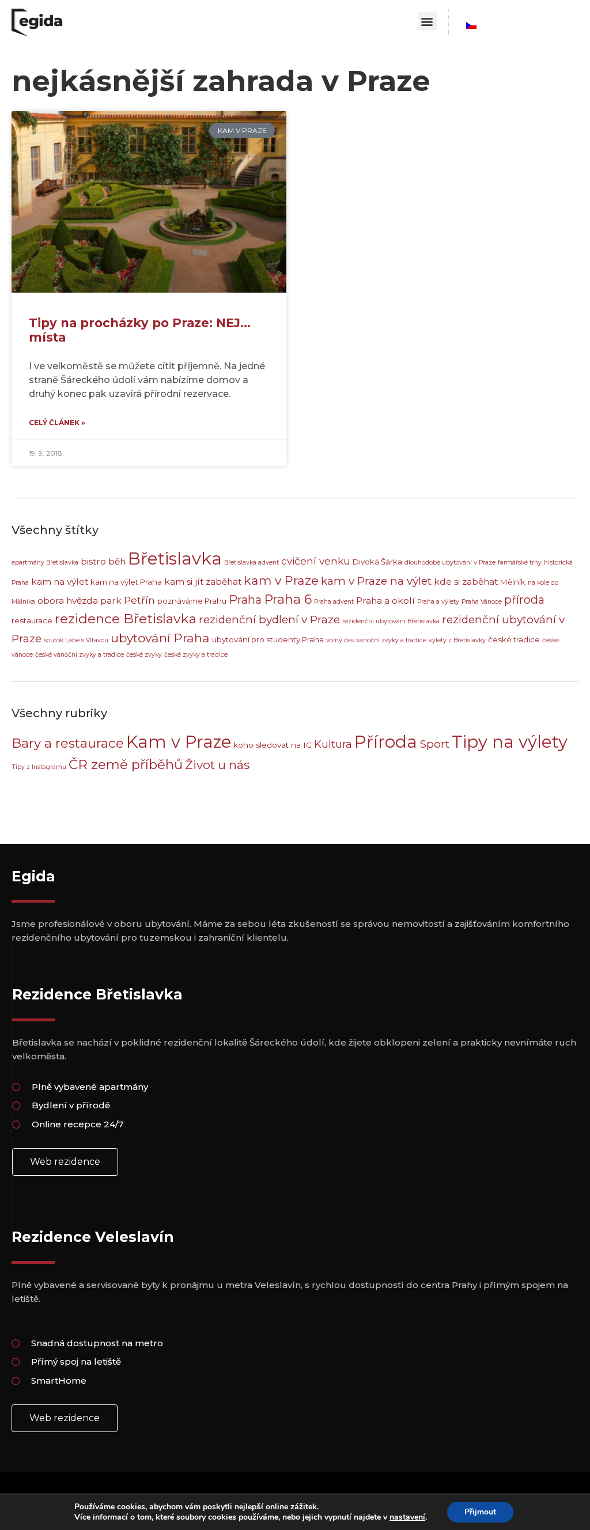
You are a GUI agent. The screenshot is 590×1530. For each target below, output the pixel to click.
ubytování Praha (160, 638)
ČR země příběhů (126, 764)
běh (117, 561)
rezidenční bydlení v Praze (269, 619)
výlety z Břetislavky (457, 640)
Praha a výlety (438, 601)
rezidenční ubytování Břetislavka (391, 621)
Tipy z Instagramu (39, 767)
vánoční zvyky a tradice (391, 640)
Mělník (512, 581)
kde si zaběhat (466, 581)
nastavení (407, 1517)
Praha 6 (288, 599)
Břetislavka (175, 558)
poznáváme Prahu (191, 600)
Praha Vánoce (482, 601)
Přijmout (480, 1511)
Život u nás (217, 765)
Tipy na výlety (510, 742)
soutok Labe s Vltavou (76, 640)
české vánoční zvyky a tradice (79, 654)
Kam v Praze (178, 742)
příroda (524, 600)
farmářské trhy (520, 562)
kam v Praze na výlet (376, 581)
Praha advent (334, 601)
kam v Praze (281, 580)
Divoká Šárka (377, 561)
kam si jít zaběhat (202, 581)
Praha (245, 600)
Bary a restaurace (68, 743)
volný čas (340, 640)
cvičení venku (315, 561)
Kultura (333, 744)
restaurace (32, 620)
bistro (93, 561)
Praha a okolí (385, 600)
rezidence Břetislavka (125, 619)
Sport (434, 744)
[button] (427, 21)
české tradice (514, 639)
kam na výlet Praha (126, 581)
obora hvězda (67, 600)
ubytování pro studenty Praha (268, 639)
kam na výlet (59, 581)
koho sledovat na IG (272, 744)
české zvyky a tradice (196, 654)
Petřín (139, 600)
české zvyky (144, 654)
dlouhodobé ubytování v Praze (450, 562)
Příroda (385, 742)
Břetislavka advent (251, 562)
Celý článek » (57, 422)
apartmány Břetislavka (45, 562)
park (111, 600)
